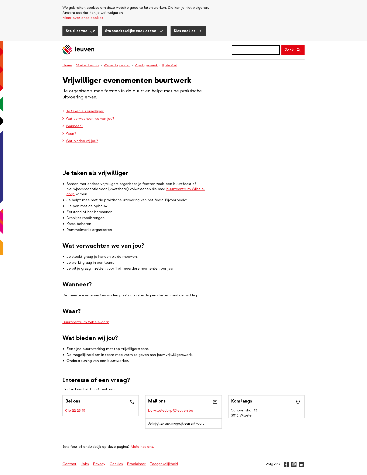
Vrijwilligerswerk (146, 65)
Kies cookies (185, 30)
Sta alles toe (77, 30)
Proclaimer (136, 463)
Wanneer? (74, 126)
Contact (69, 463)
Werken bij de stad (117, 65)
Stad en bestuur (87, 65)
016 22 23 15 (75, 410)
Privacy (99, 463)
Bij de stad (169, 65)
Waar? (71, 133)
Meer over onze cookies (82, 17)
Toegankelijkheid (164, 463)
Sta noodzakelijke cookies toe (131, 30)
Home (67, 65)
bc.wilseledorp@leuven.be (170, 410)
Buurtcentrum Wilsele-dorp (85, 322)
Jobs (85, 463)
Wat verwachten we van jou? (90, 118)
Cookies (116, 463)
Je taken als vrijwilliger (85, 111)
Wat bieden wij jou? (82, 140)
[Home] (78, 50)
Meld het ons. (142, 446)
